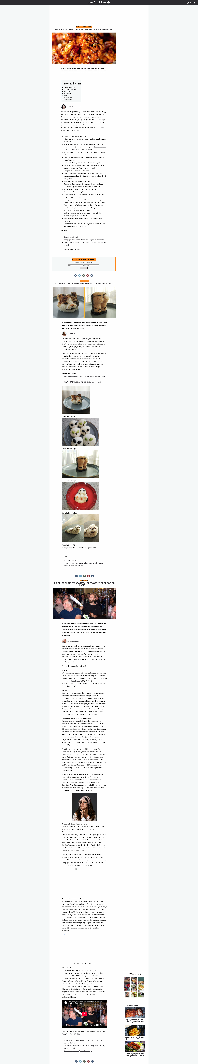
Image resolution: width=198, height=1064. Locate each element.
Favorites (9, 3)
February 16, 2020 (95, 382)
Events (34, 3)
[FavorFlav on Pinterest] (195, 3)
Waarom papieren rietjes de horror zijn (78, 1051)
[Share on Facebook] (75, 276)
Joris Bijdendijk (76, 681)
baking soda (68, 179)
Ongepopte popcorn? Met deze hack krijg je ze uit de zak (84, 240)
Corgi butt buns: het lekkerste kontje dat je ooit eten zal (83, 563)
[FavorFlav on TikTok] (193, 3)
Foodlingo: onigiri (70, 560)
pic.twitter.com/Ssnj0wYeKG (96, 376)
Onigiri (64, 353)
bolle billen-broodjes (85, 325)
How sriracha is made (71, 237)
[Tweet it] (79, 276)
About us (181, 3)
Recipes (23, 3)
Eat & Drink (16, 3)
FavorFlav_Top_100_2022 (71, 1034)
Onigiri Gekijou (85, 339)
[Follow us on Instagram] (83, 276)
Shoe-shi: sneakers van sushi (74, 566)
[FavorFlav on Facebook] (188, 3)
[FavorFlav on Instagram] (190, 3)
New (3, 3)
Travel (29, 3)
